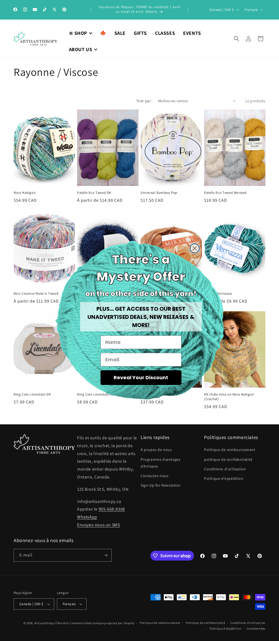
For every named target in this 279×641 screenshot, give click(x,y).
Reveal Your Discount (141, 377)
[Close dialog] (194, 248)
